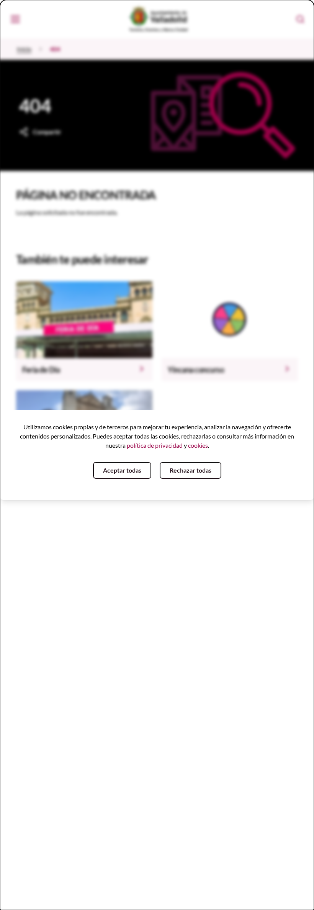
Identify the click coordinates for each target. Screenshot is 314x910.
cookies (198, 445)
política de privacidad (155, 445)
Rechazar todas (190, 470)
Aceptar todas (122, 470)
